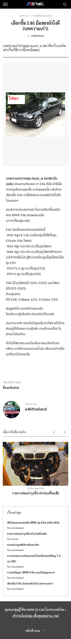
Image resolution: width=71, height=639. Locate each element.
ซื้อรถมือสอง (11, 388)
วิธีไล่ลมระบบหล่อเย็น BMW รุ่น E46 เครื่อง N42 (33, 522)
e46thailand (37, 35)
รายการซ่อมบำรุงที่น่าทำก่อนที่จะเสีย (35, 493)
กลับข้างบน (33, 631)
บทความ (23, 15)
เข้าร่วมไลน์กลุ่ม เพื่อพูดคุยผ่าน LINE (35, 616)
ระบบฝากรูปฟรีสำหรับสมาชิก (23, 544)
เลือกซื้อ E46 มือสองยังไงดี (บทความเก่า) (30, 583)
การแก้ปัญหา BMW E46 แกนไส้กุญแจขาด (31, 572)
